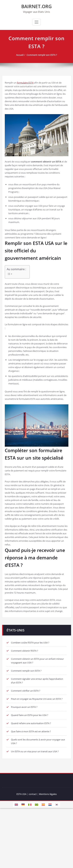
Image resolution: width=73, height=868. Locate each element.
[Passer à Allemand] (23, 804)
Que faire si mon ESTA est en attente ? (31, 731)
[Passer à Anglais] (16, 804)
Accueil (19, 54)
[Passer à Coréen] (56, 804)
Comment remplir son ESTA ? (42, 54)
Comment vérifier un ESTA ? (25, 690)
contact (33, 794)
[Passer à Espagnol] (43, 804)
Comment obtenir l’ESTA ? (24, 650)
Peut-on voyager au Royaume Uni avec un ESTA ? (37, 698)
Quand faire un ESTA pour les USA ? (29, 715)
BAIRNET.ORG (36, 6)
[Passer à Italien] (29, 804)
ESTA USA (21, 794)
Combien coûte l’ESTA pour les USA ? (30, 642)
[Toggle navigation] (36, 22)
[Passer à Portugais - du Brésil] (36, 804)
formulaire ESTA (25, 82)
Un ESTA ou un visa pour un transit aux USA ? (35, 751)
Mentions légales (48, 794)
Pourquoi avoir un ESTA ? (24, 707)
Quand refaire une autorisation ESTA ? (31, 723)
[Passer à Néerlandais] (50, 804)
